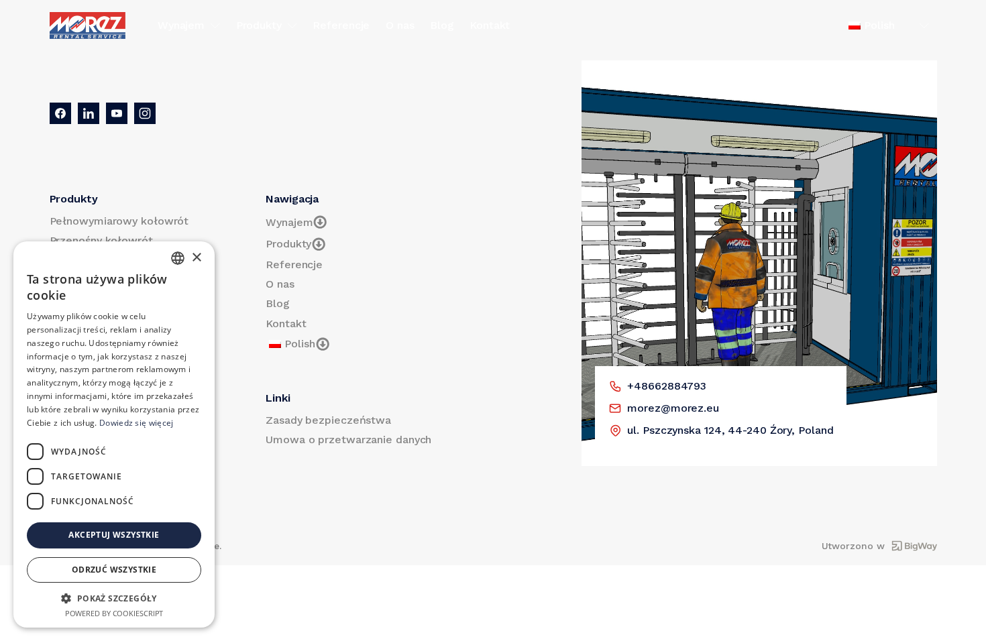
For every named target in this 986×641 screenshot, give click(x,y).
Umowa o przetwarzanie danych (348, 439)
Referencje (341, 25)
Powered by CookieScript (114, 613)
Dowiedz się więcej (136, 422)
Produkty (259, 25)
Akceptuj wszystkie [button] (113, 534)
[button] (114, 598)
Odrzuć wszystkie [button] (114, 569)
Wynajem (181, 25)
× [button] (196, 258)
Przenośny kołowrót (101, 240)
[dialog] (114, 434)
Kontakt (490, 25)
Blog (442, 25)
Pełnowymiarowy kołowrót (119, 221)
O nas (400, 25)
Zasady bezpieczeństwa (328, 420)
